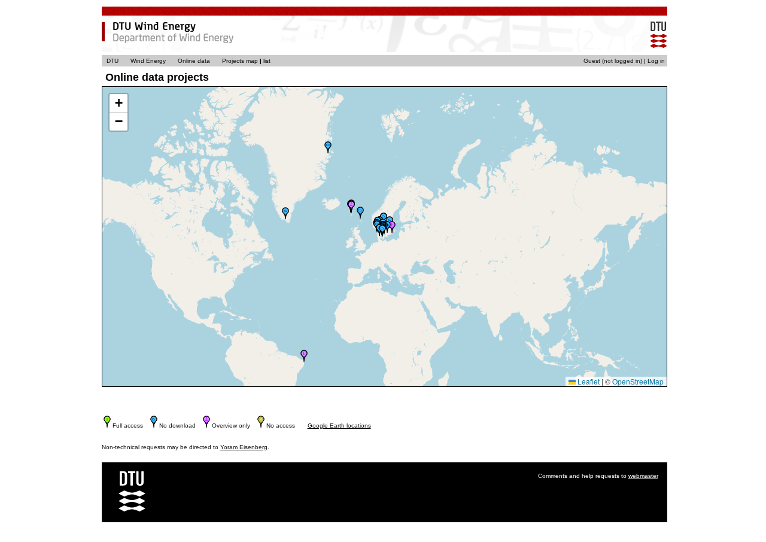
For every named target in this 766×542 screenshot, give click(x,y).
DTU (112, 60)
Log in (656, 60)
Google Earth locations (339, 425)
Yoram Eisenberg (244, 447)
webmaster (643, 476)
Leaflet (588, 381)
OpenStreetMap (638, 381)
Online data (194, 60)
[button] (285, 213)
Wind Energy (148, 60)
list (266, 60)
